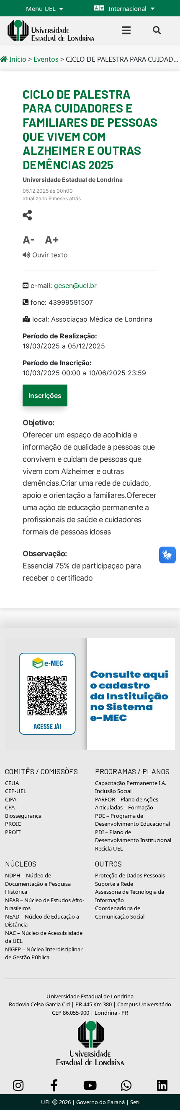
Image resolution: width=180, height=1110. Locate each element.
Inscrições (45, 395)
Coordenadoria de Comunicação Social (119, 912)
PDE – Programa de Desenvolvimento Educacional (132, 820)
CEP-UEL (15, 791)
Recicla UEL (109, 848)
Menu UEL (41, 8)
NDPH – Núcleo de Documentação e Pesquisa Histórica (38, 883)
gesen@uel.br (75, 285)
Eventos (46, 59)
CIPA (10, 799)
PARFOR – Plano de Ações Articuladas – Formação (126, 804)
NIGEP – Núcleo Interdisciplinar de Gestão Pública (43, 953)
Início (17, 59)
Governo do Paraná (100, 1102)
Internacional (127, 8)
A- (29, 240)
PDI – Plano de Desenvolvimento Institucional (133, 836)
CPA (10, 807)
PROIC (13, 823)
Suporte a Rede (114, 883)
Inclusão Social (113, 791)
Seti (134, 1102)
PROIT (13, 832)
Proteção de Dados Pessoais (130, 875)
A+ (52, 240)
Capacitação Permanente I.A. (130, 783)
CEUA (12, 783)
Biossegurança (23, 815)
